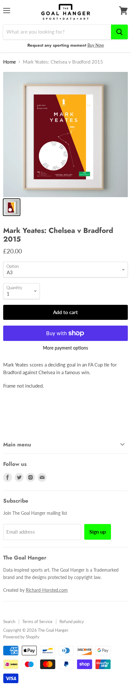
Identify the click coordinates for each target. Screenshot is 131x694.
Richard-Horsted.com (47, 590)
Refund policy (71, 621)
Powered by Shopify (21, 636)
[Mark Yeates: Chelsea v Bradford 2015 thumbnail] (11, 207)
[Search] (119, 32)
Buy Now (95, 45)
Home (9, 62)
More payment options (65, 348)
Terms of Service (37, 621)
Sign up (97, 531)
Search (9, 621)
